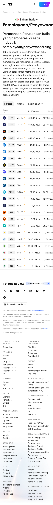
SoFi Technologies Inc (20, 192)
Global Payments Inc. (20, 178)
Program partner (35, 496)
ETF (4, 358)
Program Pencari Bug (37, 458)
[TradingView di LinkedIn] (31, 291)
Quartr (45, 329)
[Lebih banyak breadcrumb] (13, 12)
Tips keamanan (34, 455)
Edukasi (6, 473)
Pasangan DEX (9, 370)
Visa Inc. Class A (20, 118)
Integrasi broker (35, 493)
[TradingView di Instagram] (24, 291)
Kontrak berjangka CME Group (38, 383)
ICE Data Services (37, 311)
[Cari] (34, 4)
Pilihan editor (8, 476)
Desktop (6, 438)
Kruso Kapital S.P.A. (20, 259)
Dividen (6, 403)
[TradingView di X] (5, 291)
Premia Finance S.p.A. (20, 266)
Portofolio (7, 414)
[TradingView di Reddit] (5, 297)
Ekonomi (6, 397)
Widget (31, 469)
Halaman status (34, 461)
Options (6, 420)
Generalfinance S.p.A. (20, 246)
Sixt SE (20, 212)
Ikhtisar (31, 364)
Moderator (7, 461)
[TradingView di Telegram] (37, 291)
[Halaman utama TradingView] (10, 4)
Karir (30, 411)
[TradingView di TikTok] (44, 291)
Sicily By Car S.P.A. (20, 252)
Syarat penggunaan (36, 437)
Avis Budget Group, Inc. (20, 199)
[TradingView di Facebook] (11, 291)
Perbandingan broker (37, 370)
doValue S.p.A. (20, 239)
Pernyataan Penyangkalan (34, 441)
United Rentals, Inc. (20, 158)
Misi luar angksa (35, 402)
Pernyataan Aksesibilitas (38, 452)
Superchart (8, 347)
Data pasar (32, 353)
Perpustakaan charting (38, 472)
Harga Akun (33, 350)
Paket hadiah (33, 356)
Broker (30, 367)
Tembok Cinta (9, 449)
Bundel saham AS (35, 391)
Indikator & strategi (11, 485)
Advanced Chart (35, 479)
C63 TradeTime (34, 429)
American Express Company (20, 145)
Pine (5, 373)
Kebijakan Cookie (35, 449)
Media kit (32, 414)
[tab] (8, 103)
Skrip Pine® (8, 426)
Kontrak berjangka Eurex (38, 388)
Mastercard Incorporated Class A (20, 131)
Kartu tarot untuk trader (38, 426)
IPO (4, 406)
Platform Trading (35, 482)
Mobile (6, 435)
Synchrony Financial (20, 165)
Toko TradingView (35, 423)
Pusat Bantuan (34, 408)
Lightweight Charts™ (37, 475)
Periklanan (32, 490)
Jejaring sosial (9, 446)
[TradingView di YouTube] (18, 291)
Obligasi (6, 361)
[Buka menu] (4, 4)
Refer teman (8, 452)
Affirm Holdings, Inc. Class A (20, 172)
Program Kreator (10, 455)
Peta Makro (8, 423)
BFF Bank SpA (20, 232)
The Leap (32, 373)
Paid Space (8, 494)
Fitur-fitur (32, 347)
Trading (6, 470)
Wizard (6, 488)
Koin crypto (8, 364)
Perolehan (7, 400)
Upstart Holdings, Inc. (20, 225)
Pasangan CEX (9, 367)
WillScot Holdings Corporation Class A (20, 205)
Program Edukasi (35, 499)
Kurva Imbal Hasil (10, 417)
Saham (6, 355)
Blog (30, 405)
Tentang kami (34, 399)
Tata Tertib (7, 458)
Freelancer (7, 491)
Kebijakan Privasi (35, 446)
